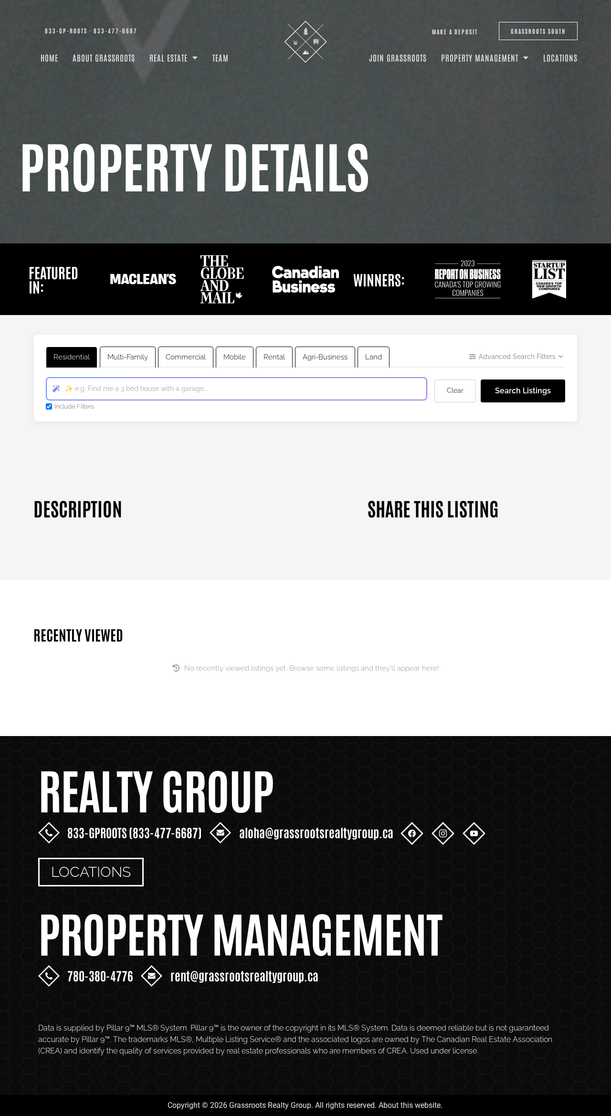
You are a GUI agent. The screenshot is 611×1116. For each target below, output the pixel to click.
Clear (455, 390)
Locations (560, 57)
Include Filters (74, 406)
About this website (410, 1105)
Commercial (186, 357)
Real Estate (168, 57)
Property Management (479, 57)
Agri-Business (325, 357)
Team (220, 57)
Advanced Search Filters (517, 356)
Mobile (234, 357)
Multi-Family (127, 357)
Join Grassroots (398, 57)
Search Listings (523, 390)
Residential (71, 357)
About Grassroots (104, 57)
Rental (274, 357)
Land (373, 357)
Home (49, 57)
